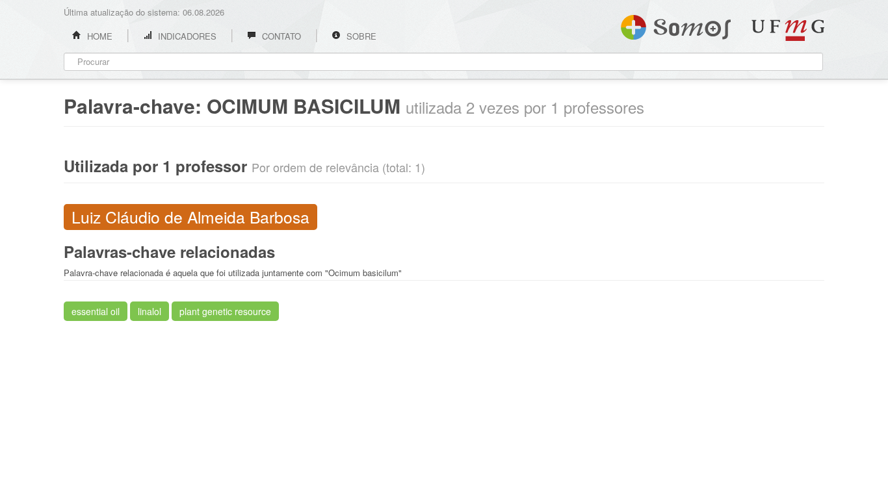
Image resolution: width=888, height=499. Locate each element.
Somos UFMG (676, 24)
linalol (149, 311)
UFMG (787, 30)
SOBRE (360, 36)
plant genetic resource (225, 311)
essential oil (96, 311)
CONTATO (280, 36)
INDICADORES (185, 36)
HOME (98, 36)
